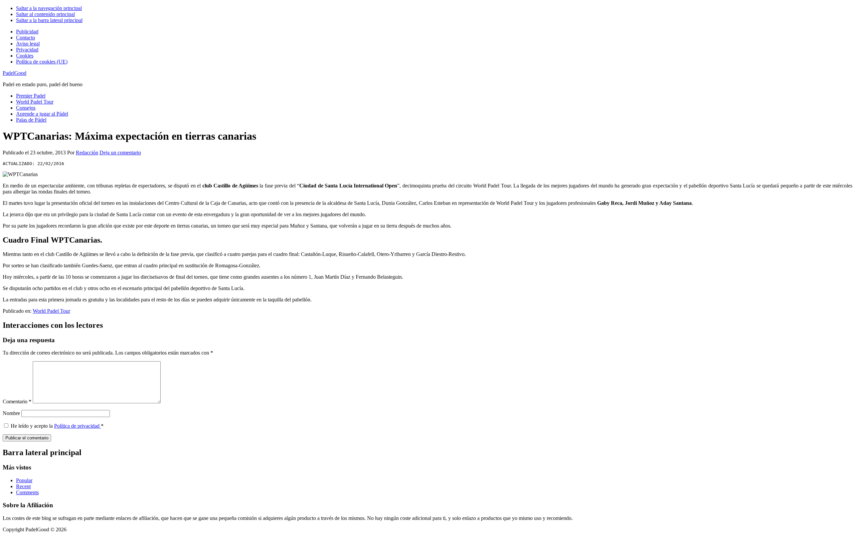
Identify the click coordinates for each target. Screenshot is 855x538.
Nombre (11, 413)
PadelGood (14, 73)
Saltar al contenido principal (45, 14)
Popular (24, 480)
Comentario (17, 401)
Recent (23, 486)
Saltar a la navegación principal (49, 8)
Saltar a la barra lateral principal (49, 20)
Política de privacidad (77, 426)
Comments (27, 492)
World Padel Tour (51, 311)
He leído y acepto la (57, 426)
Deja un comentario (120, 152)
